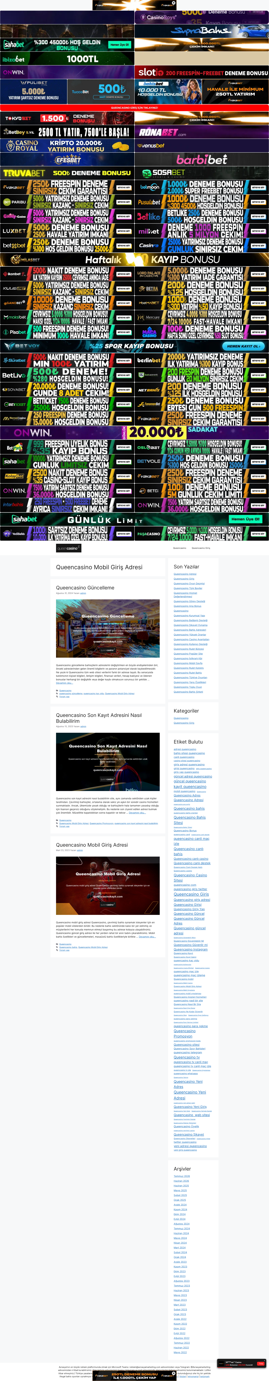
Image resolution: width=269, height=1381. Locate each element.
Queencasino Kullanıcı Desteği (190, 644)
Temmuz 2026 (182, 1176)
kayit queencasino (190, 786)
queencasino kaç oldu (94, 693)
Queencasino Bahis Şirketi (188, 691)
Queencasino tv (187, 1057)
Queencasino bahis (68, 947)
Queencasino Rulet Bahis (188, 672)
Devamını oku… (64, 683)
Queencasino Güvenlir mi (191, 945)
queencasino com (185, 885)
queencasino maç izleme (189, 975)
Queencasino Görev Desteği (189, 601)
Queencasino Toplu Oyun (188, 687)
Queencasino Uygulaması (201, 1070)
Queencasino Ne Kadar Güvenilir (188, 1011)
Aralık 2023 (180, 1262)
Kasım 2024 (180, 1209)
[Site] (67, 187)
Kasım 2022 (180, 1323)
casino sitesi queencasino (187, 760)
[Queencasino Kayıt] (68, 548)
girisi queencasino (184, 768)
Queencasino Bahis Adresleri (190, 630)
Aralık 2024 (180, 1204)
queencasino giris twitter (190, 889)
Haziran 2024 (181, 1233)
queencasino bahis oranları (186, 813)
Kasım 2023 (180, 1266)
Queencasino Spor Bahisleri (189, 1048)
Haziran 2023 (181, 1290)
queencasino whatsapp (186, 1073)
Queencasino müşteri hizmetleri (190, 997)
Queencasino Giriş (201, 548)
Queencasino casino (183, 871)
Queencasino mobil (183, 979)
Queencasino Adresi (185, 574)
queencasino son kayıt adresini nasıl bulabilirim (136, 823)
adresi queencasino (185, 749)
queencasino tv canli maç (191, 1062)
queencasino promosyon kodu (187, 1041)
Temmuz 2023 (182, 1285)
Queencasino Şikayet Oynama (190, 625)
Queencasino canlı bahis (188, 851)
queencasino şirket (203, 1139)
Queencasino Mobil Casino (183, 983)
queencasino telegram (188, 1052)
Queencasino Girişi (187, 905)
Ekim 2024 (180, 1214)
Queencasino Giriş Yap (189, 909)
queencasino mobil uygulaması (187, 993)
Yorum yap (64, 696)
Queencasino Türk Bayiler (188, 588)
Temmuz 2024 (182, 1228)
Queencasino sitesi (187, 1044)
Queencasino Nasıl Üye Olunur (184, 1008)
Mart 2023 (180, 1304)
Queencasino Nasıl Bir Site (187, 1004)
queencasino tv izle (182, 1070)
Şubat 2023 (180, 1309)
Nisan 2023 (180, 1300)
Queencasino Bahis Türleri (183, 827)
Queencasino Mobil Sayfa (188, 663)
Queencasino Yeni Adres (188, 1084)
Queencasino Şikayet (189, 1134)
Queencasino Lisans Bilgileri (184, 968)
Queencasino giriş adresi (192, 900)
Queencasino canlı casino (191, 858)
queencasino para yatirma (185, 1019)
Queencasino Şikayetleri (184, 1138)
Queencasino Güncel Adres (189, 921)
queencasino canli (182, 834)
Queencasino (179, 548)
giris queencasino (204, 768)
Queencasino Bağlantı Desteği (190, 620)
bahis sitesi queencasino (189, 753)
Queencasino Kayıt (183, 953)
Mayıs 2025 (180, 1190)
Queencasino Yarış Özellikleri (190, 682)
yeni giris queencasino (185, 1150)
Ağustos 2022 (181, 1338)
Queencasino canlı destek (192, 863)
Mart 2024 (180, 1247)
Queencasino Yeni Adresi (190, 1095)
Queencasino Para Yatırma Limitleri (186, 1022)
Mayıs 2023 (180, 1295)
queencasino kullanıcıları (182, 964)
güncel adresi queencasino (193, 776)
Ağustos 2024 (182, 1223)
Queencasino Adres (187, 795)
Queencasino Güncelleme (85, 588)
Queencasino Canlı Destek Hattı (188, 867)
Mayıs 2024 (180, 1238)
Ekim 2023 (180, 1271)
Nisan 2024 (180, 1242)
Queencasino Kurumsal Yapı (189, 615)
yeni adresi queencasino (190, 1146)
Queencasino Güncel (189, 914)
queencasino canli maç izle (191, 841)
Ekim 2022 (179, 1328)
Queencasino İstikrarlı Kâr (188, 658)
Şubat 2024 (180, 1252)
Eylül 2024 (179, 1219)
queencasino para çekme (191, 1026)
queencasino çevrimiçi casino (184, 1130)
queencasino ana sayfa (182, 804)
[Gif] (134, 259)
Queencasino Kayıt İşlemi (185, 957)
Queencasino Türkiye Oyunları (190, 677)
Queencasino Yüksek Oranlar (190, 634)
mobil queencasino (184, 791)
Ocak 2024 (180, 1257)
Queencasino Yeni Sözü (182, 1111)
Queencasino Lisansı (202, 968)
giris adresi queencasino (189, 764)
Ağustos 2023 (182, 1281)
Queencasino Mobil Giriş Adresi (119, 693)
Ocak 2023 (180, 1314)
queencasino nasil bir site (188, 1000)
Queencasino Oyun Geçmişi (189, 583)
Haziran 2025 (181, 1185)
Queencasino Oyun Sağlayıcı (198, 1015)
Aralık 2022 (180, 1319)
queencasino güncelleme (70, 693)
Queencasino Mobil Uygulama (184, 990)
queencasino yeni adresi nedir (184, 1103)
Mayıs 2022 (180, 1352)
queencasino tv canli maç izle (192, 1066)
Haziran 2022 (181, 1347)
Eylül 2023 (179, 1276)
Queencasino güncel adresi (190, 930)
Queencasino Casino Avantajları (191, 639)
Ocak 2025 (180, 1200)
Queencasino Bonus (185, 830)
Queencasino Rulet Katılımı (189, 668)
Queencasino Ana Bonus (187, 606)
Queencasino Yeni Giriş (190, 1106)
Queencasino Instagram (191, 949)
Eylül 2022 (179, 1333)
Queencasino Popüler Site (188, 653)
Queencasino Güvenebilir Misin (185, 938)
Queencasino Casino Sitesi (190, 877)
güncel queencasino (190, 781)
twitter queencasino (185, 1142)
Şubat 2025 (180, 1195)
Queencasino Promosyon (101, 823)
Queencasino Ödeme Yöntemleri (185, 1123)
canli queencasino (184, 757)
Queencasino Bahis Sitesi (190, 820)
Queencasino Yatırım (181, 1077)
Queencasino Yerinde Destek (202, 1111)
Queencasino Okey (180, 1015)
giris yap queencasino (186, 772)
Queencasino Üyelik (186, 1126)
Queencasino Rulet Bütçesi (189, 649)
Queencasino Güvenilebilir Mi (189, 941)
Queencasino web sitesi (192, 1115)
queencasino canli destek (200, 835)
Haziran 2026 (181, 1181)
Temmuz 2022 (182, 1342)
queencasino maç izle (186, 971)
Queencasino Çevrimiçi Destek (184, 1119)
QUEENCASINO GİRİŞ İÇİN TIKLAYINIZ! (134, 107)
